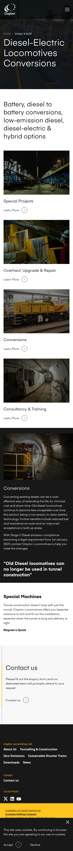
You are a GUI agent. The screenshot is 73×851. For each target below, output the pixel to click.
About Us (10, 749)
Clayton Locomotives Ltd (18, 744)
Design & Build (23, 33)
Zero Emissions (14, 756)
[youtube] (18, 799)
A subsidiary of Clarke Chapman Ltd (22, 810)
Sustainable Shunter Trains (47, 756)
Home (7, 33)
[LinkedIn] (12, 798)
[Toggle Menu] (67, 9)
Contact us (11, 780)
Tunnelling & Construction (38, 749)
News (27, 762)
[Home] (10, 9)
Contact (8, 775)
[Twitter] (6, 799)
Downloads (11, 762)
